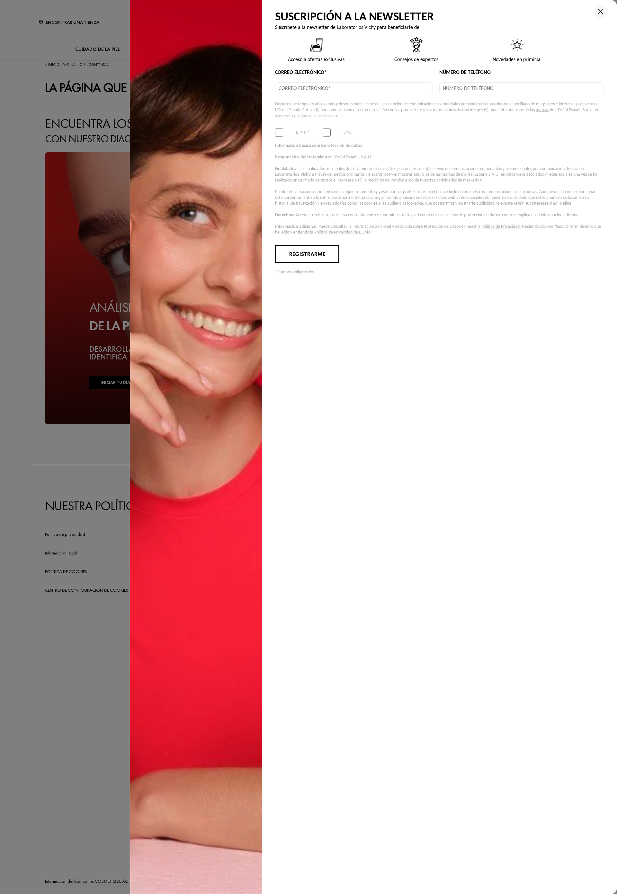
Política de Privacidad (500, 226)
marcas (542, 110)
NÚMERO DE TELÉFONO (465, 72)
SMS (347, 132)
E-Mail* (303, 132)
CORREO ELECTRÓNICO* (301, 72)
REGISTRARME (307, 254)
